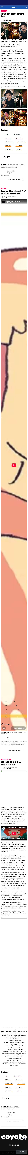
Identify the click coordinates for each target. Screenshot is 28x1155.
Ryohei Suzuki (18, 166)
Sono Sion (11, 167)
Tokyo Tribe (18, 167)
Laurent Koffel (7, 20)
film (17, 164)
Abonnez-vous (21, 1151)
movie (12, 166)
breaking (12, 164)
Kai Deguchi (22, 164)
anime (11, 732)
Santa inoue (5, 167)
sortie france (5, 733)
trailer (12, 1109)
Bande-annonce (18, 732)
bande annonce (14, 1106)
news (24, 732)
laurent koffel (5, 166)
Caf (4, 197)
